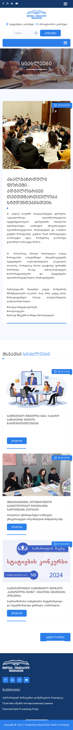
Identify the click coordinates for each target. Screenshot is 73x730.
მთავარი (27, 75)
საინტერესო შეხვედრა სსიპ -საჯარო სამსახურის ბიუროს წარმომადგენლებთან (33, 419)
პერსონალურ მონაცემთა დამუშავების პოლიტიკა (33, 697)
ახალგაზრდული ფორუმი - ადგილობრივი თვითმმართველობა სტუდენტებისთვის (32, 191)
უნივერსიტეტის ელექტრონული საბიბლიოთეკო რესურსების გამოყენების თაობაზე (29, 506)
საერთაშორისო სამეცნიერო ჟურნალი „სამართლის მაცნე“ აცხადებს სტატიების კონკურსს (36, 592)
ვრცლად (16, 440)
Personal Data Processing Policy (21, 709)
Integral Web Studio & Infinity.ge (53, 725)
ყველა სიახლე (55, 637)
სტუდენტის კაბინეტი (21, 24)
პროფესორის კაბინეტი (53, 24)
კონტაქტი (50, 33)
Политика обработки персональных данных (28, 703)
